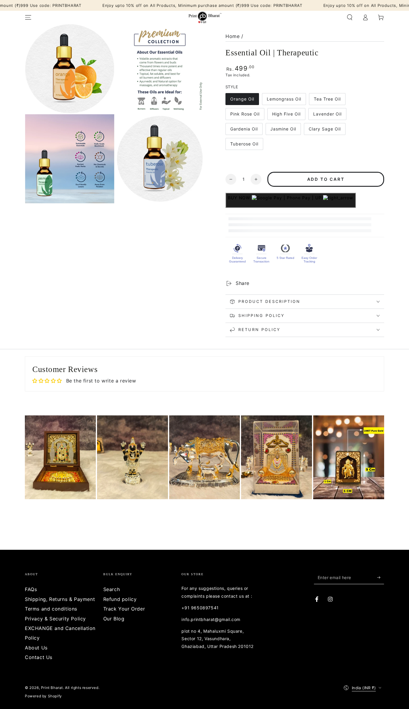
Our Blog (114, 619)
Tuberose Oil (244, 145)
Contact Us (38, 657)
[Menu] (28, 17)
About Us (36, 648)
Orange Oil (242, 100)
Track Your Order (124, 609)
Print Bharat (52, 687)
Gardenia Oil (244, 130)
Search (111, 589)
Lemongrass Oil (283, 100)
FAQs (31, 589)
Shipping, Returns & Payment (60, 599)
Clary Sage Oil (324, 130)
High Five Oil (286, 115)
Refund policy (120, 599)
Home (232, 36)
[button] (350, 17)
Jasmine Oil (283, 130)
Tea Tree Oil (327, 100)
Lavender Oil (327, 115)
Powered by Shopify (43, 696)
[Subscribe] (380, 577)
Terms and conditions (51, 609)
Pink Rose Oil (245, 115)
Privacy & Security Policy (55, 619)
